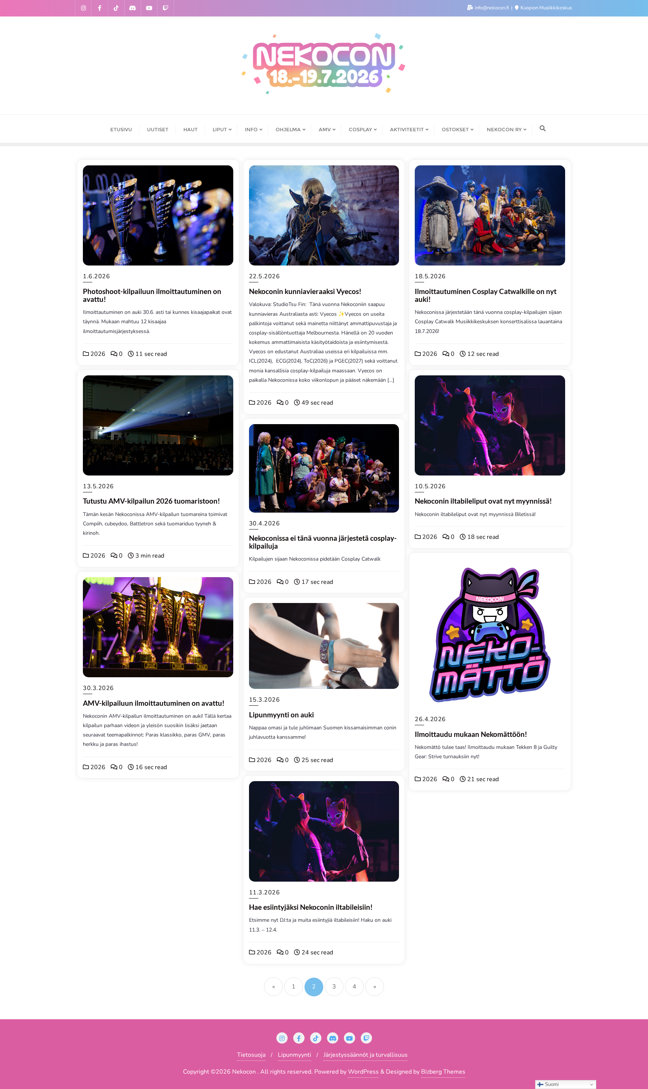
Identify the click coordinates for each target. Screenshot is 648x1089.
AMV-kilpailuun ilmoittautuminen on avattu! (154, 703)
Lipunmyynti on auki (281, 714)
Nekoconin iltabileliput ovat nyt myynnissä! (483, 500)
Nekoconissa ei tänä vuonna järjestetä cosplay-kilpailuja (323, 542)
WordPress (363, 1072)
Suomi (551, 1084)
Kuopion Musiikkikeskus (545, 7)
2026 (97, 354)
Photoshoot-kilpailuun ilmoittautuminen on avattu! (152, 295)
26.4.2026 (430, 719)
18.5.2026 (430, 276)
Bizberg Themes (443, 1072)
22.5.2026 (264, 276)
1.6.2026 (96, 276)
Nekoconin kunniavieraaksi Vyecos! (305, 291)
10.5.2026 (430, 486)
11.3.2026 (264, 892)
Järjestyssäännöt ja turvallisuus (366, 1055)
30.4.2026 (264, 523)
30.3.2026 (98, 688)
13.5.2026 (98, 486)
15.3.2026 (264, 700)
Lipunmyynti (294, 1055)
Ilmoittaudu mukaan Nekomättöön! (471, 734)
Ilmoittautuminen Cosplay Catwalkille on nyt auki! (485, 295)
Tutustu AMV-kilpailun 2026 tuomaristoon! (151, 500)
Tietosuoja (251, 1055)
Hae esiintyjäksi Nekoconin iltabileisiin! (311, 907)
